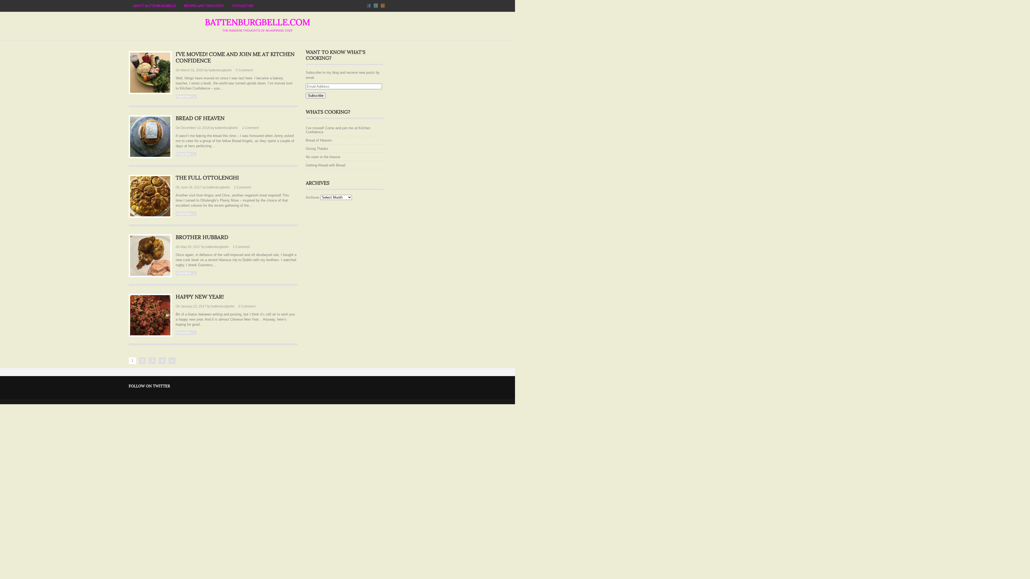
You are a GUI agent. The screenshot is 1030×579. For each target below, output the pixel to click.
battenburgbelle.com (257, 22)
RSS (383, 5)
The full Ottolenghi (207, 178)
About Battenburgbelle (154, 6)
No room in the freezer (323, 157)
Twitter (376, 5)
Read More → (186, 96)
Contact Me (242, 6)
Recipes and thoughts (204, 6)
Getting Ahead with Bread (325, 165)
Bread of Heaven (200, 118)
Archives (312, 197)
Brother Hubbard (202, 237)
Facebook (369, 5)
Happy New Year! (200, 297)
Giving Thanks (317, 149)
